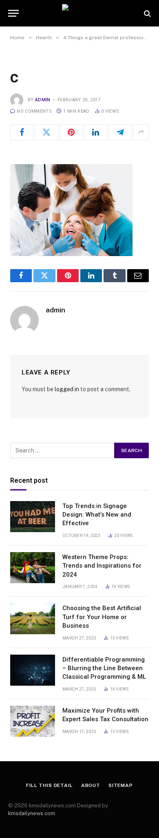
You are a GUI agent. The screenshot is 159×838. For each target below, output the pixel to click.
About (90, 785)
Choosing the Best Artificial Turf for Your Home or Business (101, 616)
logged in (67, 389)
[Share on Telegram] (120, 132)
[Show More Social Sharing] (141, 132)
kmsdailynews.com (31, 813)
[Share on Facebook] (21, 132)
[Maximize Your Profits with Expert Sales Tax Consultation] (32, 721)
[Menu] (13, 13)
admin (43, 100)
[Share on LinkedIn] (95, 132)
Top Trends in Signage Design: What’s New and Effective (96, 514)
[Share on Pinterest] (71, 132)
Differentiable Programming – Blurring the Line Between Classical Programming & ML (104, 668)
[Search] (146, 13)
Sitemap (120, 785)
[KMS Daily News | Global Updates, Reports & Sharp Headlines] (79, 13)
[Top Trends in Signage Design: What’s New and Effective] (32, 516)
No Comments (34, 111)
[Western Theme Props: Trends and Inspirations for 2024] (32, 567)
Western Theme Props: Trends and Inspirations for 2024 (101, 565)
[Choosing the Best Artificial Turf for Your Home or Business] (32, 618)
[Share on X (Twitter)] (46, 132)
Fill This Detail (49, 785)
